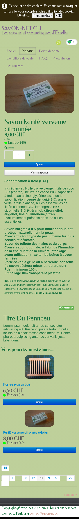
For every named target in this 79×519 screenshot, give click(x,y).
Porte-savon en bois (16, 385)
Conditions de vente (20, 58)
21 (48, 478)
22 (56, 478)
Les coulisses (14, 66)
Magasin (27, 51)
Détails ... (23, 15)
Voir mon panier (39, 172)
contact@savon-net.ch (44, 513)
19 (33, 478)
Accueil (11, 51)
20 (41, 478)
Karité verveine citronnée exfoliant (26, 432)
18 (25, 478)
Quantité (9, 147)
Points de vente (49, 51)
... (18, 478)
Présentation (61, 58)
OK (58, 16)
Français (70, 494)
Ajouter (39, 164)
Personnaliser (42, 16)
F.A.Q (43, 58)
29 (70, 478)
